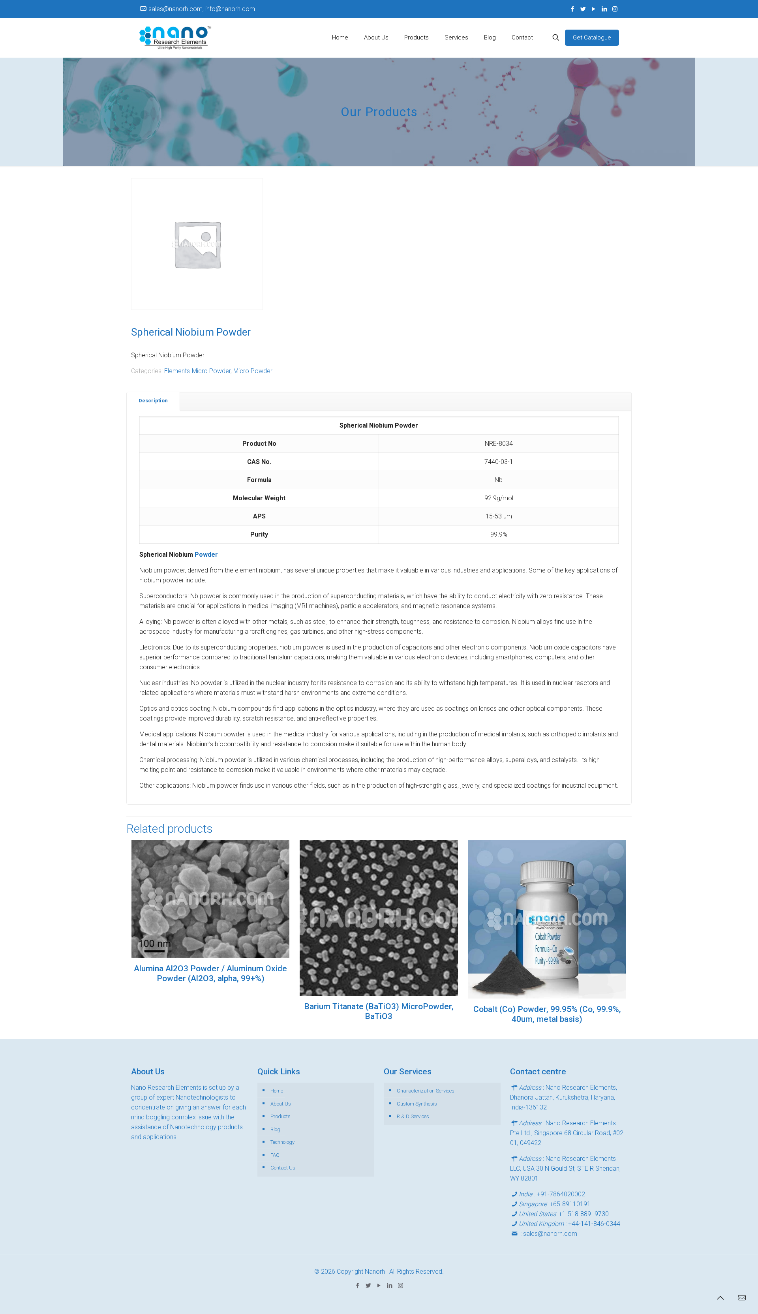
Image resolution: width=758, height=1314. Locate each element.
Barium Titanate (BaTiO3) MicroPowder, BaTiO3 (379, 1011)
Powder (206, 554)
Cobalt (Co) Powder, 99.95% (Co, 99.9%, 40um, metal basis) (547, 1014)
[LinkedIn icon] (604, 9)
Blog (275, 1129)
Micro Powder (252, 371)
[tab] (153, 401)
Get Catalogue (592, 37)
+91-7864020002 (561, 1194)
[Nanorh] (175, 37)
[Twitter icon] (583, 9)
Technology (282, 1142)
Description (153, 401)
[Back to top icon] (720, 1298)
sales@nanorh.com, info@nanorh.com (201, 9)
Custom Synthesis (417, 1104)
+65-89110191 (570, 1204)
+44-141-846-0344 (594, 1224)
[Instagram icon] (615, 9)
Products (280, 1116)
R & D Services (413, 1116)
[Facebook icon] (572, 9)
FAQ (275, 1155)
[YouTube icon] (593, 9)
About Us (280, 1104)
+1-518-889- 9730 (584, 1214)
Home (276, 1091)
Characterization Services (425, 1091)
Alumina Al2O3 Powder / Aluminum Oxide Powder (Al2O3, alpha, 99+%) (210, 973)
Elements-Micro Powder (197, 371)
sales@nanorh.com (550, 1233)
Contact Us (282, 1168)
